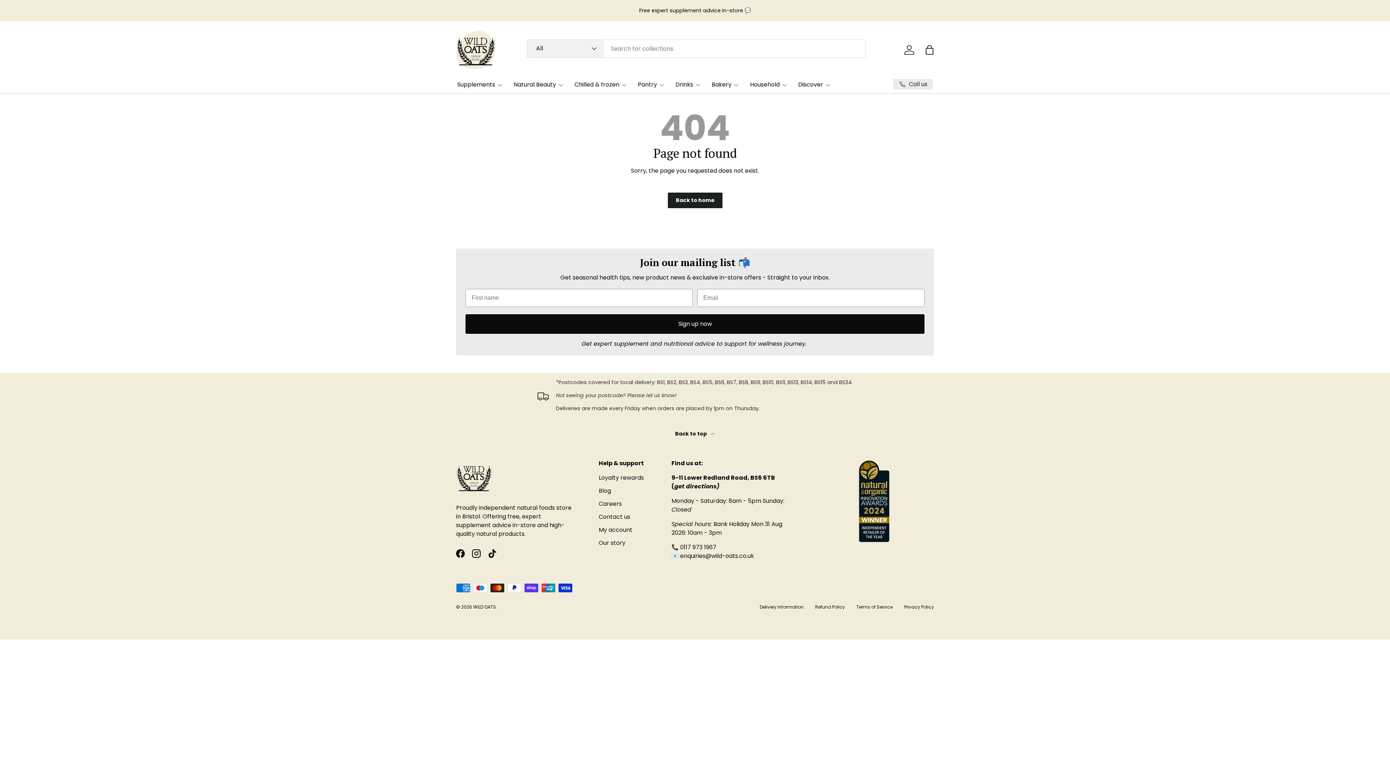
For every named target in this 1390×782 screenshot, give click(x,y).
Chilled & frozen (596, 84)
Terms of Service (874, 607)
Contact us (614, 517)
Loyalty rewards (621, 478)
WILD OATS (484, 607)
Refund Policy (830, 607)
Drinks (684, 84)
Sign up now (695, 324)
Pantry (647, 84)
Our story (612, 543)
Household (765, 84)
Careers (610, 504)
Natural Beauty (535, 84)
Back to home (695, 200)
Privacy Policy (919, 607)
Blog (605, 491)
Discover (810, 84)
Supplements (476, 84)
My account (615, 530)
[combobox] (696, 49)
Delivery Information (782, 607)
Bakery (722, 84)
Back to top (691, 433)
